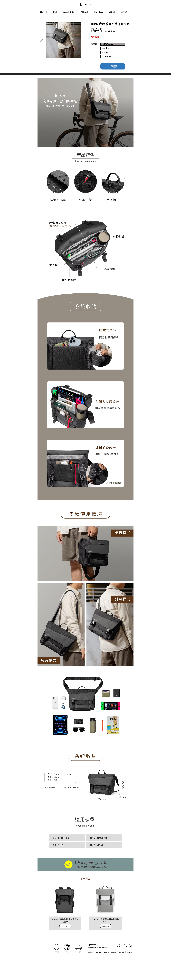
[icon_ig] (125, 946)
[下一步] (85, 42)
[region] (65, 900)
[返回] (41, 42)
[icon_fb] (119, 946)
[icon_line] (130, 946)
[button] (45, 12)
